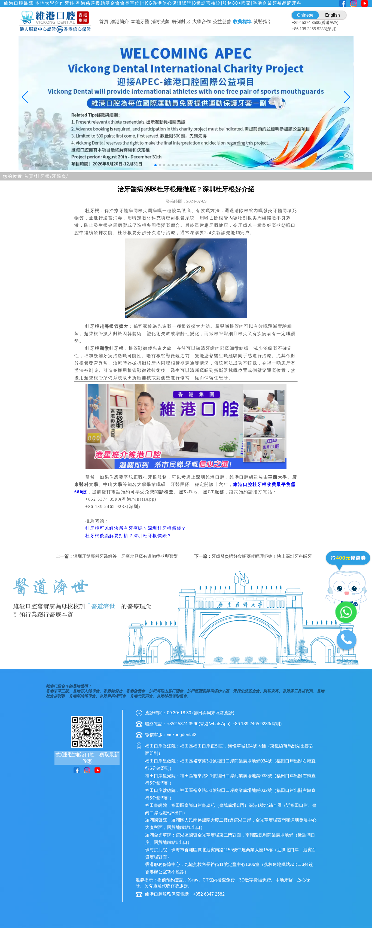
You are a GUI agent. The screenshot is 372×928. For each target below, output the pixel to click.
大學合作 (201, 21)
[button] (155, 165)
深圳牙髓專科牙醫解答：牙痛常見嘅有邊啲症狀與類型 (125, 556)
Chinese (305, 15)
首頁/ (29, 176)
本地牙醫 (140, 21)
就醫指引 (263, 21)
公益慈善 (222, 21)
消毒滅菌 (160, 21)
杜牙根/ (43, 176)
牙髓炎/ (60, 176)
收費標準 (242, 21)
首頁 (103, 21)
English (332, 15)
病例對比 (181, 21)
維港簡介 (119, 21)
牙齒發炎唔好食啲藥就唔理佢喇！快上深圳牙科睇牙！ (264, 556)
